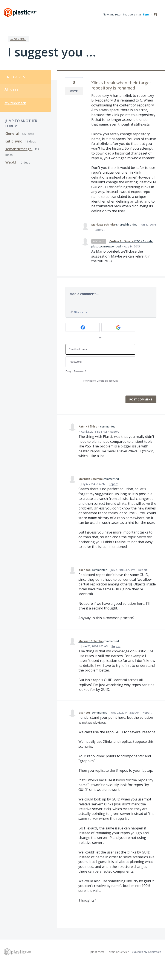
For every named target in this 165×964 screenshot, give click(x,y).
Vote (74, 91)
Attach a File (81, 312)
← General (18, 39)
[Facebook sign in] (83, 327)
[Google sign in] (118, 327)
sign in (148, 14)
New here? (100, 380)
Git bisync (14, 141)
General (12, 133)
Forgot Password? (76, 371)
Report (114, 431)
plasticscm (97, 952)
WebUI (11, 162)
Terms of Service (118, 952)
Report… (99, 230)
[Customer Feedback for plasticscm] (20, 12)
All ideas (11, 89)
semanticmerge (18, 149)
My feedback (15, 103)
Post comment (141, 399)
